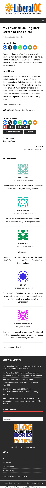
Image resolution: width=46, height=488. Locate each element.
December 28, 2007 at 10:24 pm (23, 288)
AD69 (11, 127)
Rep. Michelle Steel (12, 132)
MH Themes (38, 483)
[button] (42, 20)
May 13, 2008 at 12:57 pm (23, 327)
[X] (10, 47)
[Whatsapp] (20, 47)
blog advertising (17, 447)
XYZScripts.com (36, 487)
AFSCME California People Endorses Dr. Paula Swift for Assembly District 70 (20, 382)
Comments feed (9, 466)
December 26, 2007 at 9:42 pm (23, 247)
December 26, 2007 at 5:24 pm (23, 180)
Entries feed (7, 462)
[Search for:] (23, 419)
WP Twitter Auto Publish (13, 487)
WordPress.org (8, 470)
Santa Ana (30, 132)
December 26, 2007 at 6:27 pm (23, 214)
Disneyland (23, 127)
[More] (35, 47)
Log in (5, 458)
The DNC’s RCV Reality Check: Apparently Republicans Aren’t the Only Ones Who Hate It (22, 401)
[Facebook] (5, 47)
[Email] (30, 47)
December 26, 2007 (12, 37)
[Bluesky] (25, 47)
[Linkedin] (15, 47)
